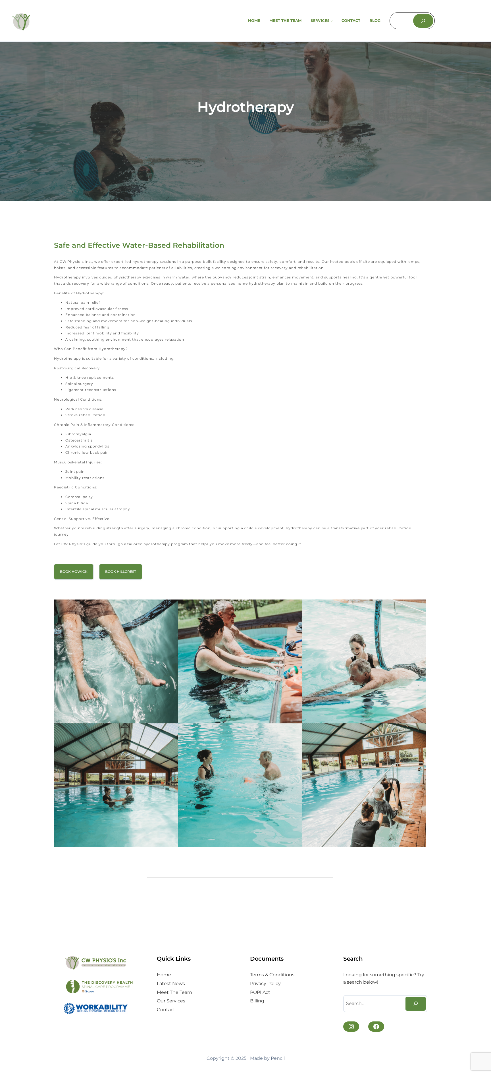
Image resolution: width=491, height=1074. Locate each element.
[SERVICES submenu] (331, 21)
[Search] (423, 21)
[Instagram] (351, 1026)
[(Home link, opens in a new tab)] (21, 20)
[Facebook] (376, 1026)
